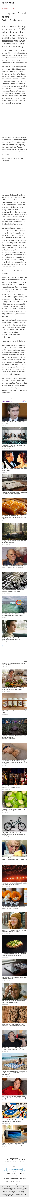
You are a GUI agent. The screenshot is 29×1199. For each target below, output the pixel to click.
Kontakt (14, 1173)
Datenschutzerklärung (14, 1176)
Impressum (21, 1173)
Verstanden (7, 1195)
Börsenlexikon (14, 1158)
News (8, 1173)
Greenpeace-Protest (12, 9)
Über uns (22, 1178)
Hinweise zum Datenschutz (10, 1178)
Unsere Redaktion (9, 1181)
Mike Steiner (19, 1181)
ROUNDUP (4, 9)
